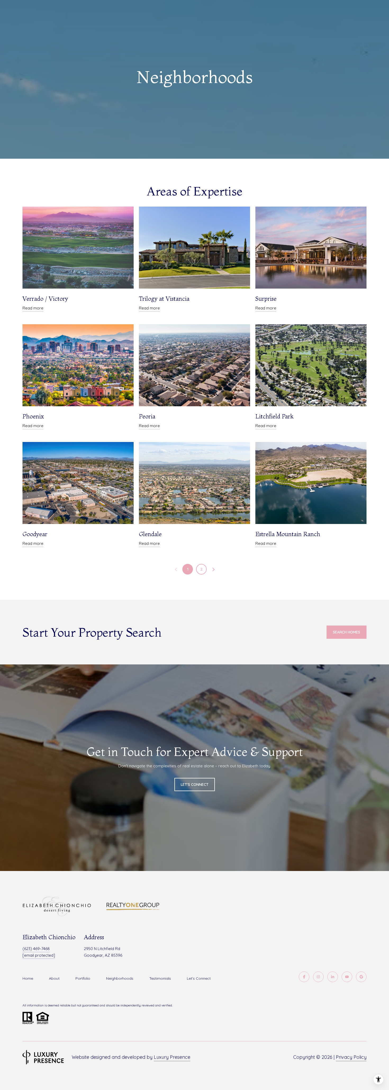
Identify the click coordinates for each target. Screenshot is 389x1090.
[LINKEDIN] (332, 977)
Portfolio (82, 978)
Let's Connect (199, 978)
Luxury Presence (172, 1057)
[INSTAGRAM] (318, 977)
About (54, 978)
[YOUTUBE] (347, 977)
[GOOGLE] (361, 977)
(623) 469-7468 (36, 948)
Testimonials (160, 978)
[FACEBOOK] (304, 977)
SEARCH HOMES (346, 632)
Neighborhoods (119, 978)
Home (27, 978)
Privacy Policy (351, 1057)
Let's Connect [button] (195, 784)
